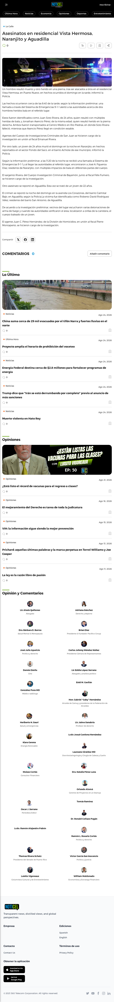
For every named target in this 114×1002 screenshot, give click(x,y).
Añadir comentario (100, 253)
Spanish (63, 932)
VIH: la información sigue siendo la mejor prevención (38, 528)
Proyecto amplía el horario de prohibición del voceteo (38, 346)
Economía (46, 13)
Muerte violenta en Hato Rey (21, 418)
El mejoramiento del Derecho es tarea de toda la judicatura (42, 507)
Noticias (29, 13)
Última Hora (11, 13)
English (63, 937)
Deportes (81, 13)
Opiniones (64, 13)
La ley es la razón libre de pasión (24, 575)
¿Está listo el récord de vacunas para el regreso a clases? (40, 486)
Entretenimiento (102, 13)
